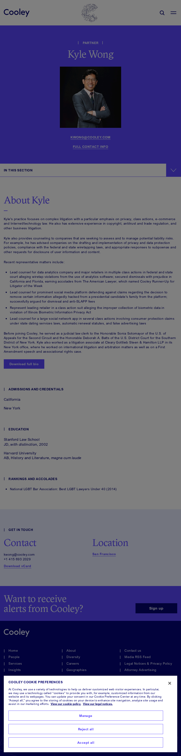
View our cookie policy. (66, 704)
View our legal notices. (98, 704)
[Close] (170, 683)
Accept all (85, 742)
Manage (85, 716)
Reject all (86, 729)
